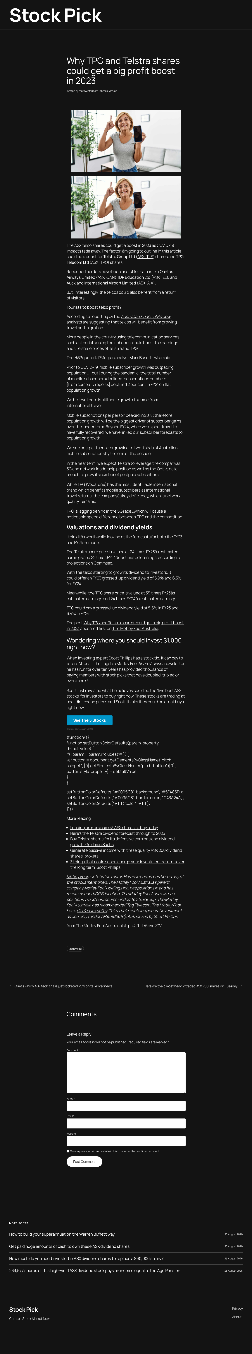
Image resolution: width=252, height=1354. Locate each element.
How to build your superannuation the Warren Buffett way (62, 1234)
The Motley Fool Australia (135, 628)
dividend (136, 572)
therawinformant (88, 91)
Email (70, 1116)
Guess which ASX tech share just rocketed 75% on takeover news (63, 986)
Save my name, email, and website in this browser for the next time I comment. (115, 1151)
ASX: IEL (160, 277)
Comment (73, 1050)
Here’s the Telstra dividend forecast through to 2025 (117, 833)
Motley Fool (77, 876)
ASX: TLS (145, 256)
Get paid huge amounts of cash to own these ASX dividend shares (69, 1246)
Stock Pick (55, 14)
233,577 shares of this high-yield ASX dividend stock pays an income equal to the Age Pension (94, 1270)
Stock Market (109, 91)
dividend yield (136, 578)
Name (71, 1098)
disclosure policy (92, 910)
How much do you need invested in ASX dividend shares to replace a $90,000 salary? (86, 1258)
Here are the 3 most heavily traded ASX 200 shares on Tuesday (190, 986)
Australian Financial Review (145, 316)
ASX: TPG (99, 262)
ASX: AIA (145, 283)
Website (71, 1133)
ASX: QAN (106, 277)
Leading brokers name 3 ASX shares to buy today (114, 827)
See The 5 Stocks (89, 720)
